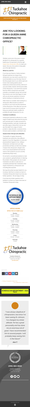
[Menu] (15, 404)
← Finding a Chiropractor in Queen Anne (9, 281)
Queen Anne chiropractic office (11, 64)
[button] (15, 291)
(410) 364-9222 (6, 1)
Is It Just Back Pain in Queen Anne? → (21, 282)
